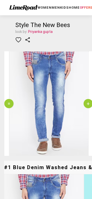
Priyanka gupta (40, 32)
